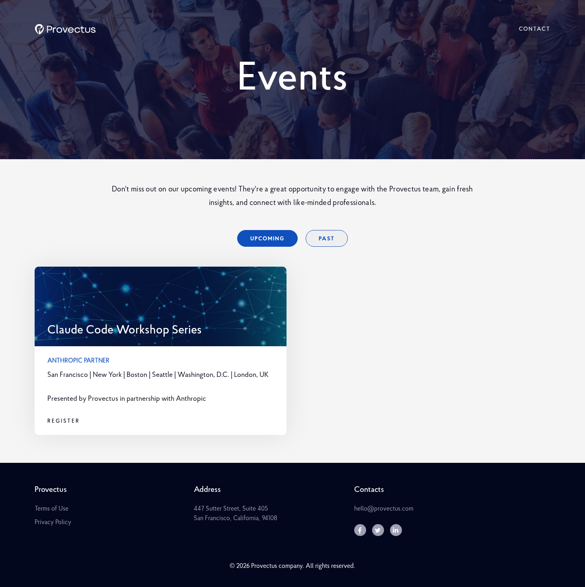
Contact (534, 29)
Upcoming (267, 239)
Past (327, 239)
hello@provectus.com (383, 509)
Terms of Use (51, 509)
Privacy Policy (53, 522)
